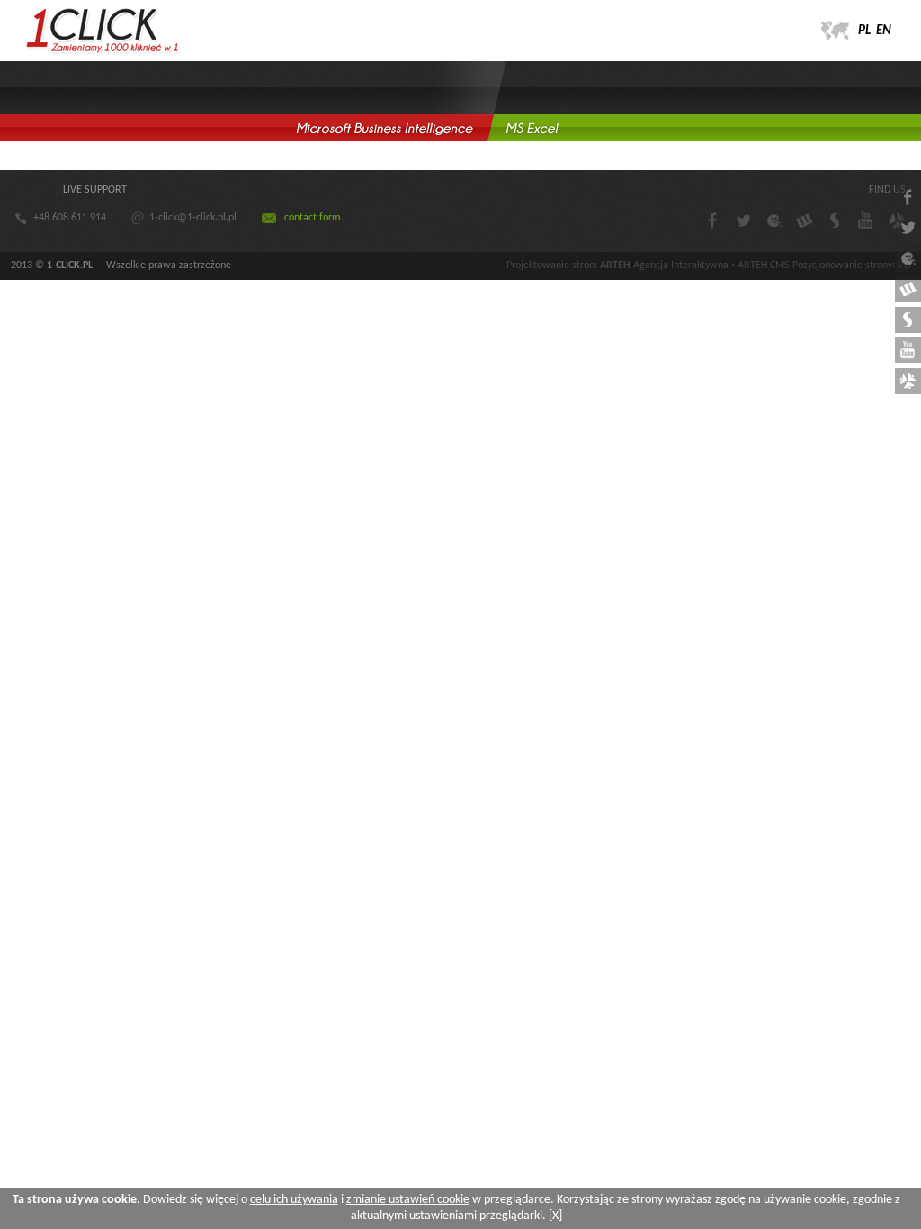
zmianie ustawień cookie (407, 1200)
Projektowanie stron (550, 265)
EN (883, 31)
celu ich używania (294, 1200)
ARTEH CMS (764, 265)
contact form (312, 217)
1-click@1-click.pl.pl (193, 217)
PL (864, 31)
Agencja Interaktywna (681, 265)
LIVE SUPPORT (95, 189)
